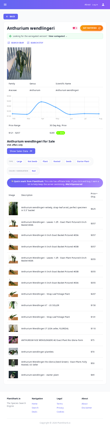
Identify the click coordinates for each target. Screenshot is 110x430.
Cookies (60, 411)
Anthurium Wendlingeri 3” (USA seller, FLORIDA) (44, 328)
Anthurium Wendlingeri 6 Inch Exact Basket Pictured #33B (49, 246)
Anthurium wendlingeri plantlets (37, 351)
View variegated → (58, 36)
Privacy (60, 407)
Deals (34, 411)
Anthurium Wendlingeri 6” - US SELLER (40, 305)
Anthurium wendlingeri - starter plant (40, 374)
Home (35, 403)
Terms (60, 403)
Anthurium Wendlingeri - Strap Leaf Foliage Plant (45, 294)
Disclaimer (87, 407)
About (88, 5)
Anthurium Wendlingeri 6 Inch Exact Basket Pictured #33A (49, 235)
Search (35, 407)
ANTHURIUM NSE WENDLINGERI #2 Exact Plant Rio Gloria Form (52, 340)
